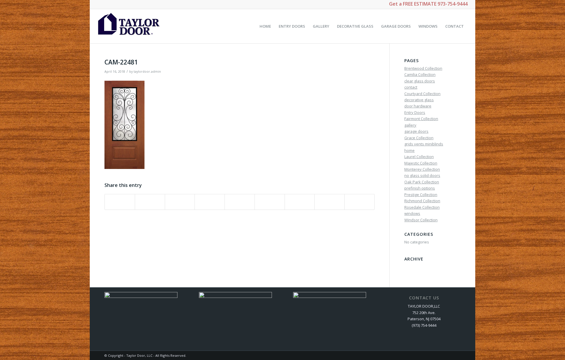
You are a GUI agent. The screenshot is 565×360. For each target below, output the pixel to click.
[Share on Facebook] (120, 202)
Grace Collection (418, 137)
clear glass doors (419, 81)
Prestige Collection (420, 194)
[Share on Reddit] (329, 202)
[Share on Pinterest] (210, 202)
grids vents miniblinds (423, 144)
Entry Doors (414, 112)
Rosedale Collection (422, 207)
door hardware (417, 106)
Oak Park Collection (421, 182)
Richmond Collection (422, 200)
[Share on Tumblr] (270, 202)
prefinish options (419, 188)
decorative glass (419, 99)
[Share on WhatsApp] (180, 202)
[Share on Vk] (300, 202)
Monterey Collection (422, 169)
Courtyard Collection (422, 93)
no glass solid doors (422, 175)
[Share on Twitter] (150, 202)
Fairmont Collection (421, 118)
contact (410, 87)
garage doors (416, 131)
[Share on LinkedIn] (240, 202)
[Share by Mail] (359, 202)
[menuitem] (265, 26)
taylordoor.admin (147, 71)
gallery (410, 125)
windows (412, 213)
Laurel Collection (419, 156)
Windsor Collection (421, 220)
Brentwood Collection (423, 68)
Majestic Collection (420, 163)
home (409, 150)
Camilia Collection (420, 74)
